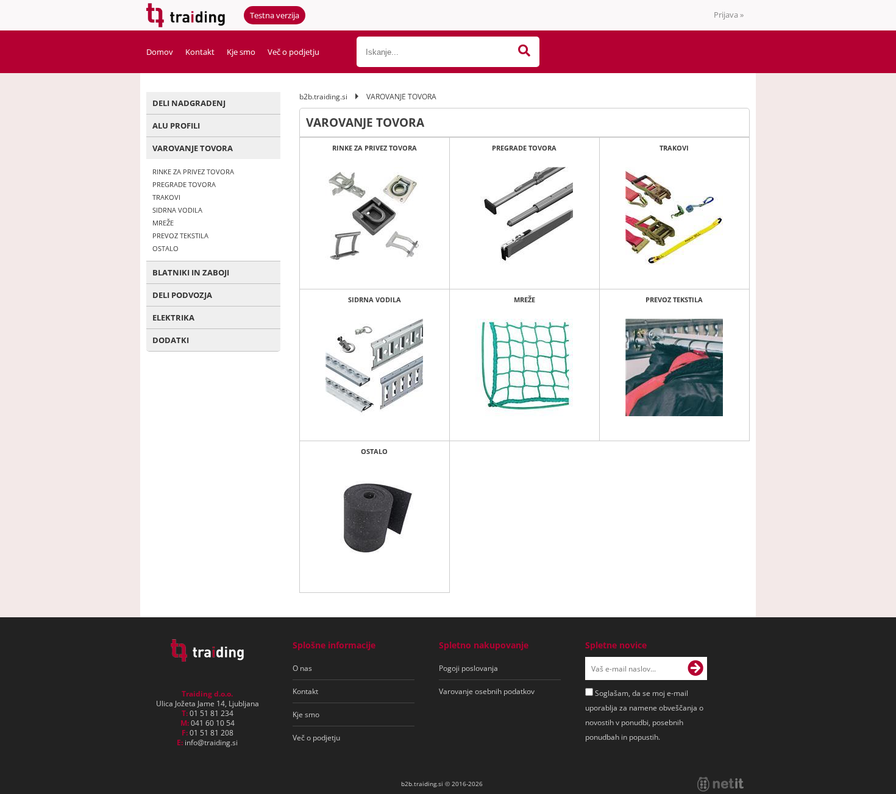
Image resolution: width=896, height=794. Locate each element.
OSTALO (165, 248)
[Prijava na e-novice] (695, 668)
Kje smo (241, 51)
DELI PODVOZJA (182, 294)
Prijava (729, 14)
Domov (159, 51)
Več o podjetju (293, 51)
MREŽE (163, 222)
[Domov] (207, 658)
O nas (302, 668)
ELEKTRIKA (173, 317)
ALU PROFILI (176, 125)
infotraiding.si (211, 742)
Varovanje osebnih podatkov (487, 691)
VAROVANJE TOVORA (192, 148)
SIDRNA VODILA (177, 209)
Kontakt (200, 51)
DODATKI (170, 340)
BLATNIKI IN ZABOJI (190, 272)
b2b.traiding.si (323, 96)
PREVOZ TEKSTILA (180, 235)
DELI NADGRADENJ (189, 102)
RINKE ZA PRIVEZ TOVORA (193, 171)
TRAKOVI (166, 197)
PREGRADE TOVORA (184, 184)
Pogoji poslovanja (468, 668)
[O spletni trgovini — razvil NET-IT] (720, 784)
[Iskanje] (524, 52)
